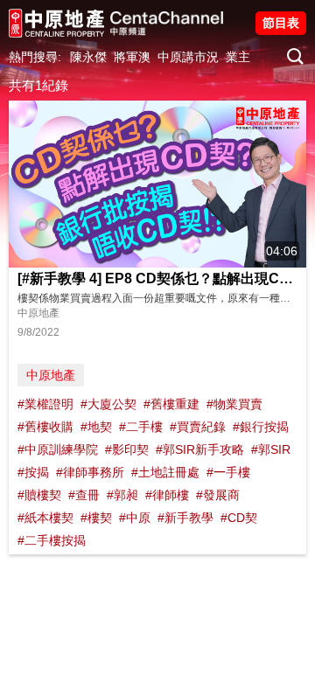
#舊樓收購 (46, 427)
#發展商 (218, 495)
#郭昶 (122, 495)
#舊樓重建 (172, 404)
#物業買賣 (234, 404)
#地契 (96, 427)
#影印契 (127, 449)
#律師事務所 (90, 472)
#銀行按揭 (261, 427)
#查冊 (84, 495)
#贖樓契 (39, 495)
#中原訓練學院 (58, 449)
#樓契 (96, 518)
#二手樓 (141, 427)
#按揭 (33, 472)
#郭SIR (270, 449)
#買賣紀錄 (198, 427)
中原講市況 (188, 57)
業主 (238, 57)
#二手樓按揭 (52, 540)
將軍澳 (132, 57)
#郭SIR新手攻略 (200, 449)
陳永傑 (88, 57)
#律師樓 (167, 495)
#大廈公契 (108, 404)
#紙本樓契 (46, 518)
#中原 (134, 518)
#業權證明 (46, 404)
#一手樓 (228, 472)
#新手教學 (186, 518)
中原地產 (50, 375)
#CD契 (238, 518)
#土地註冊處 (165, 472)
